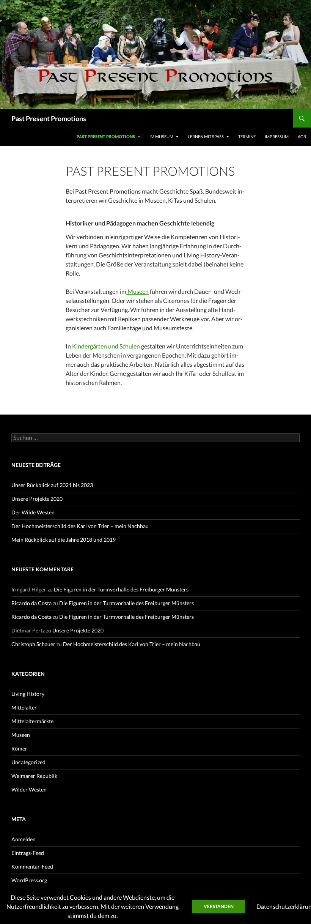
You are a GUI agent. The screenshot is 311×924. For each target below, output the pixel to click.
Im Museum (161, 136)
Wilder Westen (29, 789)
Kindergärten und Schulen (106, 346)
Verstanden (219, 906)
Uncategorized (28, 762)
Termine (247, 136)
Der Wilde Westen (33, 512)
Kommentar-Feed (32, 866)
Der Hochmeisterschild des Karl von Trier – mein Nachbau (80, 526)
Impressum (277, 136)
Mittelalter (24, 707)
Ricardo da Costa (31, 603)
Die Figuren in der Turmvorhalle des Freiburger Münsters (121, 589)
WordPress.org (29, 880)
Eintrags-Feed (27, 853)
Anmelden (23, 839)
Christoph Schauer (33, 644)
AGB (302, 136)
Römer (19, 748)
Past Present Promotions (48, 118)
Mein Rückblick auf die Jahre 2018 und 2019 (63, 539)
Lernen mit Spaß (206, 136)
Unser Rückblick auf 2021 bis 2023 (52, 485)
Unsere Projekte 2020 (37, 498)
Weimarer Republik (34, 776)
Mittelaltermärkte (32, 721)
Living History (27, 694)
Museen (137, 291)
